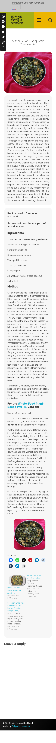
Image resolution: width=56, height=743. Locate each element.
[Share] (3, 47)
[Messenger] (3, 21)
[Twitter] (3, 31)
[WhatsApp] (3, 16)
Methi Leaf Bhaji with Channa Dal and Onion (14, 590)
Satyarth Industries (21, 726)
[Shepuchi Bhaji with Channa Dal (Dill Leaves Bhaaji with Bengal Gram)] (17, 616)
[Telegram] (3, 37)
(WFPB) (25, 405)
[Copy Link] (3, 42)
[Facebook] (3, 26)
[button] (50, 20)
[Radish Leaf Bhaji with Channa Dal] (36, 586)
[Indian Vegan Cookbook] (16, 19)
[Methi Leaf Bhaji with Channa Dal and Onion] (15, 580)
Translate (28, 10)
